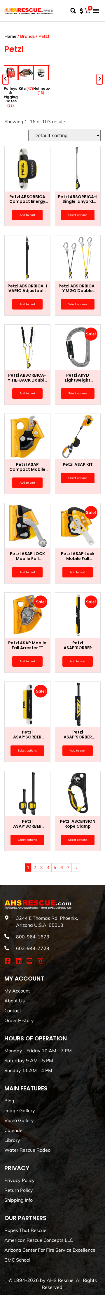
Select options (77, 215)
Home (10, 36)
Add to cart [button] (27, 215)
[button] (73, 10)
